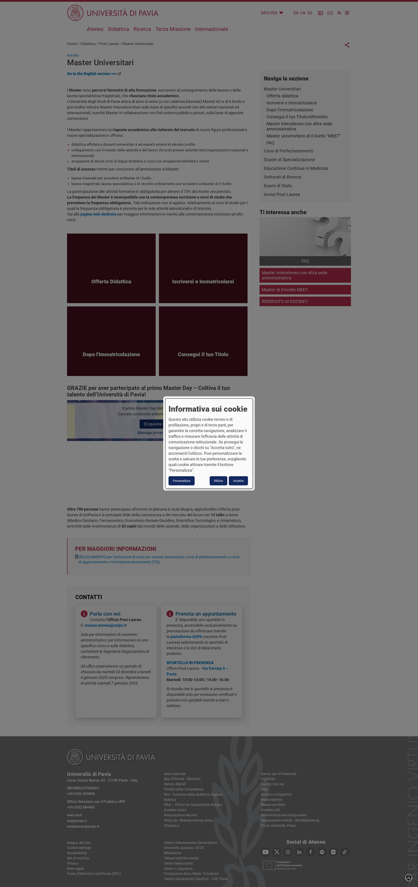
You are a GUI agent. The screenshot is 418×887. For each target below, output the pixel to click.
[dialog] (209, 444)
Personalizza (181, 481)
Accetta (238, 481)
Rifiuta (218, 481)
